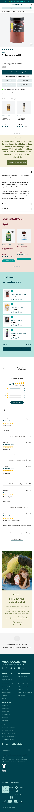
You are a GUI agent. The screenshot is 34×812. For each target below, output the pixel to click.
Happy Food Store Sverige (25, 692)
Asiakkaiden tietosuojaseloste (6, 721)
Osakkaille (4, 695)
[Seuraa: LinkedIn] (23, 668)
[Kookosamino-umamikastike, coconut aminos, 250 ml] (24, 107)
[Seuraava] (28, 2)
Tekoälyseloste (5, 724)
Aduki (3, 52)
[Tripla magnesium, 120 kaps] (24, 236)
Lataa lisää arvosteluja (17, 539)
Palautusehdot (5, 708)
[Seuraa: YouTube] (19, 668)
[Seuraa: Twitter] (7, 668)
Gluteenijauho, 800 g (17, 307)
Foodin (19, 116)
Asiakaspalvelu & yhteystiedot (22, 677)
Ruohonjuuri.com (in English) (23, 696)
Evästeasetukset (6, 714)
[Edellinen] (5, 2)
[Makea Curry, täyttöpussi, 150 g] (8, 107)
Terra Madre (6, 116)
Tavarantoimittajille (6, 692)
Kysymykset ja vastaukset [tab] (22, 368)
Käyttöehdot (5, 717)
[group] (8, 115)
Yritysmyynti (5, 689)
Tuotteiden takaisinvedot (8, 739)
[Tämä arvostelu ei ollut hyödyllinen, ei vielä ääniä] (29, 436)
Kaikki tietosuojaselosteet (8, 727)
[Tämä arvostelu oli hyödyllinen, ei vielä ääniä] (26, 436)
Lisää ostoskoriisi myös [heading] (9, 99)
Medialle (4, 698)
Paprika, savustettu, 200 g (18, 294)
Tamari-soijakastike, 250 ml (18, 333)
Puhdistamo (20, 244)
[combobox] (16, 8)
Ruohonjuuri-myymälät (7, 683)
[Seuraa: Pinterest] (15, 668)
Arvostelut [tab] (6, 369)
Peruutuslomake (6, 711)
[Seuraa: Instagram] (11, 668)
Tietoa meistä (5, 676)
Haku (19, 689)
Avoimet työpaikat (6, 686)
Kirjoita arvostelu (17, 402)
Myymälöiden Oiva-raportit (8, 733)
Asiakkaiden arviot (23, 686)
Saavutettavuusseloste (7, 730)
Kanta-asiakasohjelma (23, 683)
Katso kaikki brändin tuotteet (17, 162)
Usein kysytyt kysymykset (25, 681)
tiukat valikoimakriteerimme (23, 647)
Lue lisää (4, 67)
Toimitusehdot (5, 705)
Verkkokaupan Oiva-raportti (9, 736)
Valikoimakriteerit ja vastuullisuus (7, 680)
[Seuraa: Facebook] (3, 668)
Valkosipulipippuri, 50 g (17, 320)
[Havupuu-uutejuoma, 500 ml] (8, 236)
